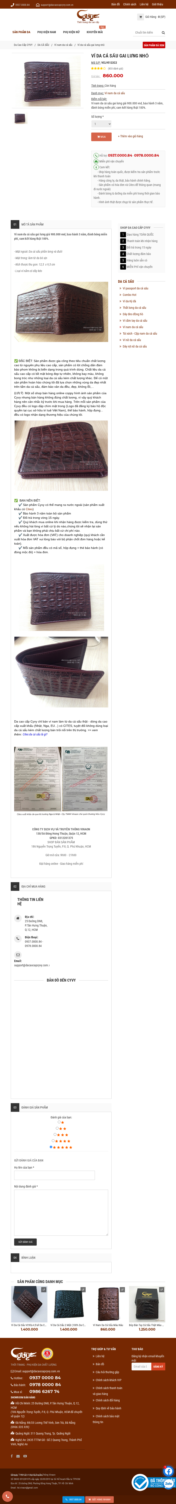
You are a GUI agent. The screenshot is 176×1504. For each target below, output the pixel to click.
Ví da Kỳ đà (129, 301)
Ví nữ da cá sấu (132, 340)
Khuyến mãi (95, 32)
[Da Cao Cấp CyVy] (88, 16)
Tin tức (23, 1475)
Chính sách (129, 4)
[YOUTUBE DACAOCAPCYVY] (25, 1456)
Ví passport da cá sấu (135, 288)
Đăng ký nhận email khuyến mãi (148, 1358)
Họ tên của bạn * (24, 1167)
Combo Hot (129, 294)
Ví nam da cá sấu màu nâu (108, 1325)
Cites (29, 509)
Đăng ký (158, 1366)
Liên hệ (144, 4)
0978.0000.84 (146, 155)
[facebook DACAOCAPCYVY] (12, 1456)
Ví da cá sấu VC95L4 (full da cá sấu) (31, 1325)
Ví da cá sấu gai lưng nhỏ (91, 44)
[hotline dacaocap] (7, 1496)
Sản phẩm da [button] (21, 32)
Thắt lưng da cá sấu (134, 307)
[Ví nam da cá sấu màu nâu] (108, 1304)
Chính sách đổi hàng (108, 1400)
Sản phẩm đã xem (154, 45)
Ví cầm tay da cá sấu (135, 320)
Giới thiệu (157, 4)
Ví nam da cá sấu (63, 44)
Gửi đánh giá (25, 1242)
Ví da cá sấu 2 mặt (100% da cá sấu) (70, 1325)
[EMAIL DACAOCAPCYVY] (18, 1456)
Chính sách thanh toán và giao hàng (107, 1391)
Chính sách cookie (36, 1475)
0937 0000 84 (45, 1377)
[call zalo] (168, 1484)
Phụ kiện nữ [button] (71, 32)
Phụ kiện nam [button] (46, 32)
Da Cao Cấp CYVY (23, 44)
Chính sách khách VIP (108, 1380)
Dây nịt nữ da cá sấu (135, 346)
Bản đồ (115, 4)
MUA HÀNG (102, 138)
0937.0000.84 (22, 4)
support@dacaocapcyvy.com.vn (57, 4)
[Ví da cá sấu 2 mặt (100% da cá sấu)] (68, 1304)
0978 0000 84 (45, 1384)
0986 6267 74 (44, 1391)
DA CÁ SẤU (43, 44)
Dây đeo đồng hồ (133, 314)
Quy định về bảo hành (108, 1408)
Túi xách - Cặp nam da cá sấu (140, 333)
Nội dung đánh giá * (26, 1186)
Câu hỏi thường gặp (107, 1372)
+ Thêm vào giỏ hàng (130, 136)
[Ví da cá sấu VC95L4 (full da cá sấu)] (29, 1304)
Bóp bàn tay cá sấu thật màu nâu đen (150, 1325)
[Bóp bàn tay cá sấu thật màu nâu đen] (147, 1304)
